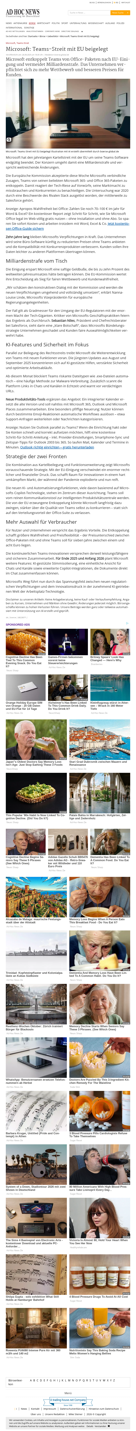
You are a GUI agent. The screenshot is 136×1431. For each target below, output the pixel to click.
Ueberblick (52, 36)
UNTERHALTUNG (78, 23)
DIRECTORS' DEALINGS (70, 31)
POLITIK (56, 23)
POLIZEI (120, 23)
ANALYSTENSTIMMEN (34, 31)
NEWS (9, 23)
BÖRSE (32, 23)
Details (90, 1426)
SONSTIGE (29, 27)
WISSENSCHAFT (96, 23)
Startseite (32, 36)
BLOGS (92, 2)
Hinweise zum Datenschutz (104, 1408)
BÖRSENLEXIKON (104, 2)
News (24, 1408)
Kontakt (35, 1408)
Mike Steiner (76, 1414)
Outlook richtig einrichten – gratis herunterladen (57, 447)
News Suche (118, 12)
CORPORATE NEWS (52, 31)
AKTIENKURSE (20, 23)
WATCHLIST (125, 2)
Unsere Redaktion (55, 1414)
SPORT (64, 23)
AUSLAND (110, 23)
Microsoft (10, 43)
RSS (116, 2)
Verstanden (100, 1426)
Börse (42, 36)
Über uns (36, 1414)
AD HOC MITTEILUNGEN (15, 31)
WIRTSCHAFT (43, 23)
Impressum (49, 1408)
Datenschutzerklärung (72, 1408)
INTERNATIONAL (14, 27)
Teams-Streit (23, 43)
